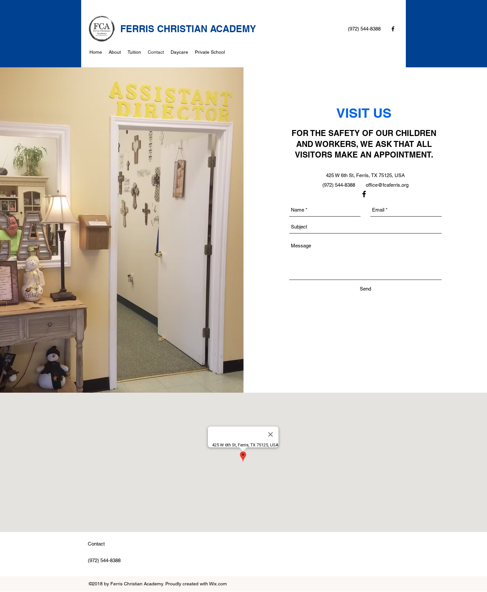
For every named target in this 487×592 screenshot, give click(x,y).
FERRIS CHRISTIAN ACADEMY (188, 28)
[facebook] (393, 29)
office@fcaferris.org (387, 185)
